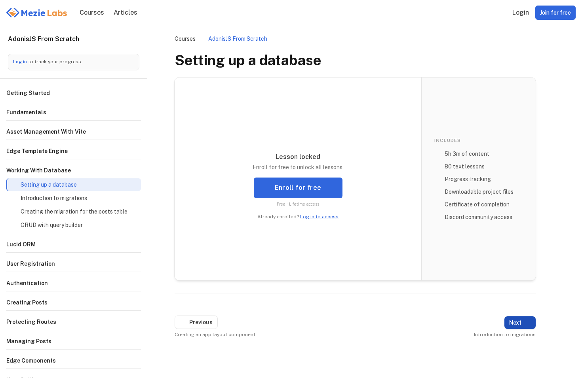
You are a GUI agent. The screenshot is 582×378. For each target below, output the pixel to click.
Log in (20, 61)
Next (515, 322)
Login (520, 12)
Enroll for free (298, 187)
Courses (92, 12)
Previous (201, 322)
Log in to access (319, 216)
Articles (125, 12)
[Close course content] (133, 41)
